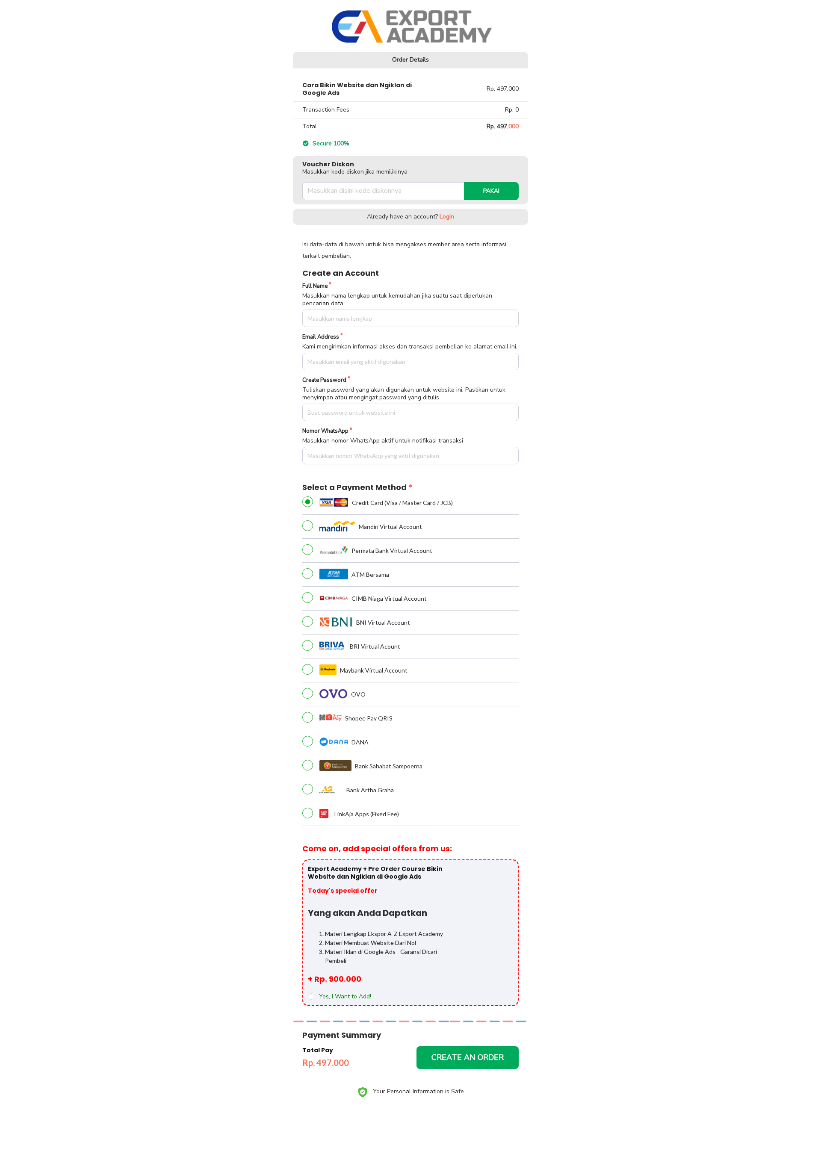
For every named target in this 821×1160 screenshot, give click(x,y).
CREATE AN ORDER (467, 1057)
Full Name (315, 286)
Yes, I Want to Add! (345, 997)
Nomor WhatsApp (325, 431)
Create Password (324, 380)
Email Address (320, 337)
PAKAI (491, 191)
